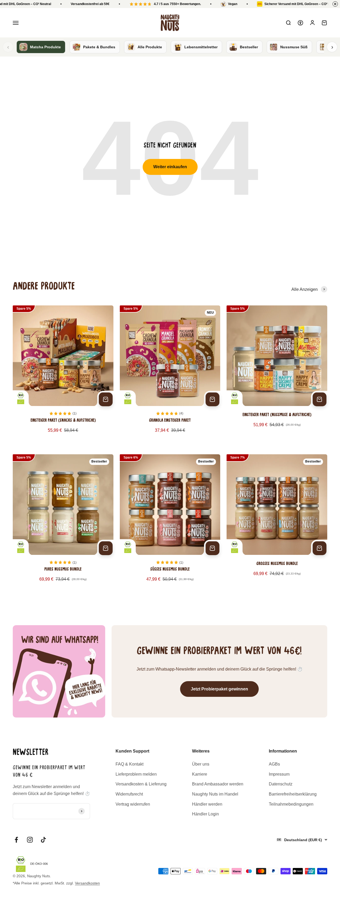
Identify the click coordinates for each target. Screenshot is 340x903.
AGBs (274, 764)
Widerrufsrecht (129, 794)
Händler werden (207, 804)
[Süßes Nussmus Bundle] (170, 522)
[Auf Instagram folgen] (29, 839)
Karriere (199, 774)
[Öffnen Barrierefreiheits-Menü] (300, 23)
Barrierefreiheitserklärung (293, 794)
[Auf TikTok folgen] (43, 839)
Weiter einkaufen (170, 167)
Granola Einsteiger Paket (170, 420)
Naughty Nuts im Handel (215, 794)
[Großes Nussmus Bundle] (277, 522)
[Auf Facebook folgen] (16, 839)
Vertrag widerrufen (133, 804)
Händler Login (205, 814)
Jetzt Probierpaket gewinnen (219, 689)
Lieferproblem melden (136, 774)
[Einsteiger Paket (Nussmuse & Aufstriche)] (277, 373)
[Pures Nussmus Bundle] (63, 522)
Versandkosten (87, 883)
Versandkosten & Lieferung (141, 784)
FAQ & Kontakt (129, 764)
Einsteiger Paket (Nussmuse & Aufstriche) (277, 415)
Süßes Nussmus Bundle (170, 569)
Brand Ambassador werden (217, 784)
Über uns (200, 764)
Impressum (279, 774)
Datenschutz (280, 784)
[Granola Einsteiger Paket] (170, 373)
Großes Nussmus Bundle (277, 564)
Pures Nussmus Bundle (63, 569)
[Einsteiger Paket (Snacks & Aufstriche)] (63, 373)
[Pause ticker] (335, 4)
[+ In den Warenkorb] (106, 399)
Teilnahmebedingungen (291, 804)
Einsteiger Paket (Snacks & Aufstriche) (63, 420)
